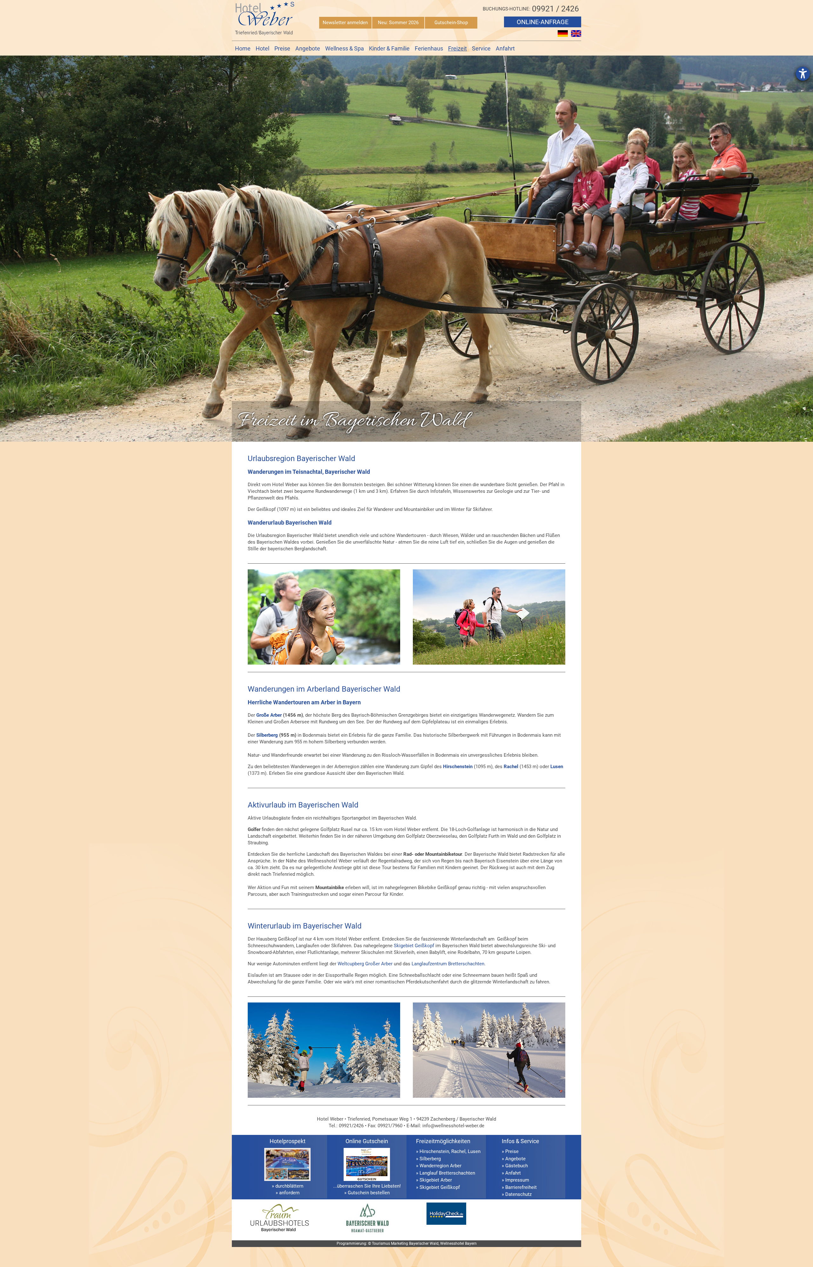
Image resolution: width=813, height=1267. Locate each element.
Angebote (307, 48)
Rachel (511, 766)
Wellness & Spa (344, 48)
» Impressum (515, 1180)
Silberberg (267, 735)
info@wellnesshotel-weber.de (453, 1126)
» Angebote (514, 1159)
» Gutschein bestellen (367, 1193)
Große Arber (269, 715)
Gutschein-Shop (451, 22)
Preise (282, 48)
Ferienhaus (429, 48)
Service (481, 48)
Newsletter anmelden (345, 22)
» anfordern (287, 1193)
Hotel (262, 48)
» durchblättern (287, 1186)
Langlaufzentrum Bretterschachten (448, 964)
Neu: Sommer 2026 (398, 22)
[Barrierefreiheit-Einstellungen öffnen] (803, 74)
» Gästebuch (515, 1166)
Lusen (474, 1151)
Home (243, 48)
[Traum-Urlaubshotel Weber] (279, 1233)
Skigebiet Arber (436, 1180)
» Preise (510, 1151)
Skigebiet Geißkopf (414, 946)
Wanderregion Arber (440, 1166)
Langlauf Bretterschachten (447, 1173)
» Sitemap (512, 1201)
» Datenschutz (517, 1194)
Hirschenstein (434, 1151)
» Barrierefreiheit (519, 1187)
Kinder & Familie (389, 48)
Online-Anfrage (542, 22)
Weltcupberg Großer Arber (365, 964)
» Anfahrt (511, 1173)
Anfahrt (505, 48)
